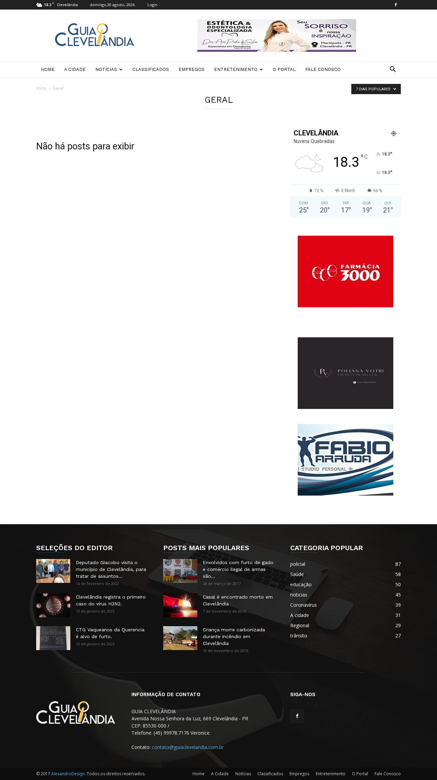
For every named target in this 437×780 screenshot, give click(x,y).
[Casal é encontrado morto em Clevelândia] (180, 605)
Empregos (192, 69)
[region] (276, 35)
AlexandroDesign (68, 774)
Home (48, 69)
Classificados (150, 69)
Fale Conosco (323, 69)
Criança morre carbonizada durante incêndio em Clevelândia (234, 636)
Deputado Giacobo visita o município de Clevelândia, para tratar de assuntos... (111, 569)
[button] (392, 70)
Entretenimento (235, 69)
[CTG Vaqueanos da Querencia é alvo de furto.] (53, 638)
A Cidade (75, 69)
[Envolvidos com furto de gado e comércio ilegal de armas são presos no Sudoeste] (180, 571)
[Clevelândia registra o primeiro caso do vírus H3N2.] (53, 605)
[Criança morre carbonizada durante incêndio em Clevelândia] (180, 638)
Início (41, 88)
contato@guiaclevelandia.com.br (188, 747)
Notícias (106, 69)
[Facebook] (396, 5)
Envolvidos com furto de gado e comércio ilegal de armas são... (238, 569)
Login (152, 4)
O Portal (284, 69)
